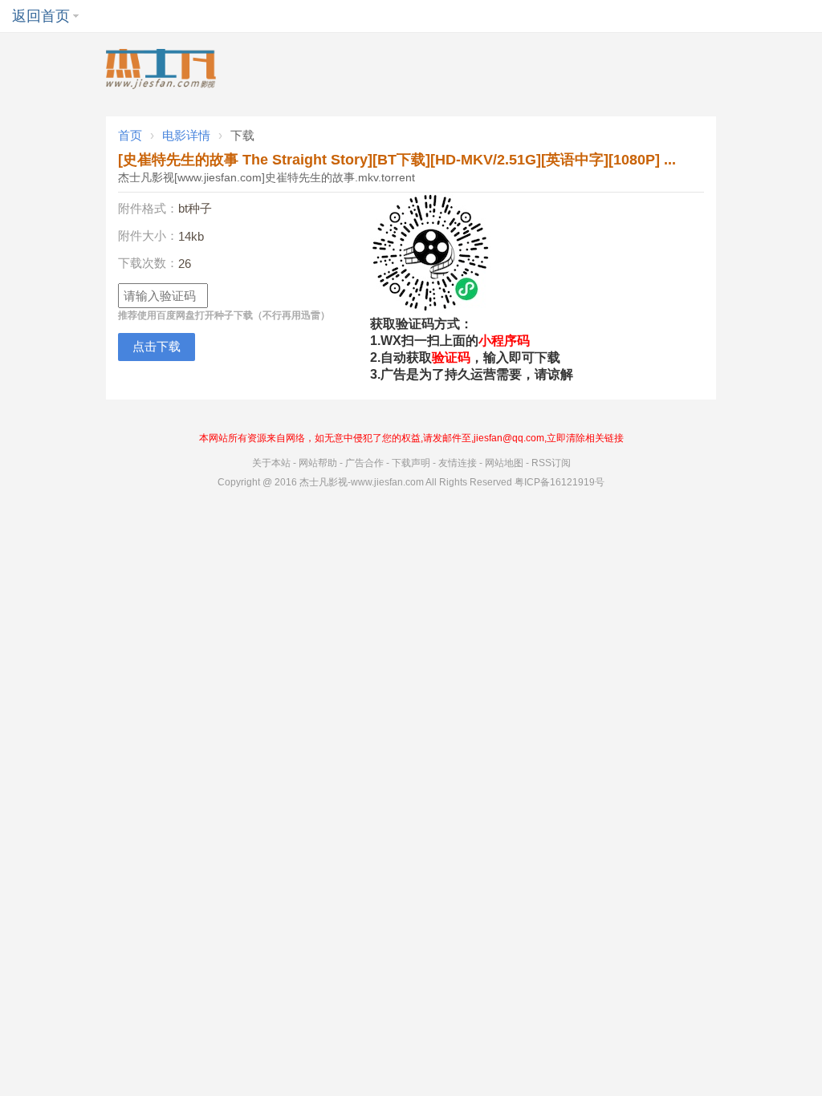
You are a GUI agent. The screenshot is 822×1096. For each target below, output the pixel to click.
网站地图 (504, 463)
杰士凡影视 (323, 482)
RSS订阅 (551, 463)
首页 (130, 135)
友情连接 (457, 463)
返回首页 (41, 16)
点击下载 (156, 346)
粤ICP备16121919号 (559, 482)
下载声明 (411, 463)
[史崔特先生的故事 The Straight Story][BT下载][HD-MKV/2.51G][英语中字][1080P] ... (397, 160)
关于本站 (271, 463)
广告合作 (364, 463)
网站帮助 (318, 463)
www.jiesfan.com (387, 482)
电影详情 (186, 135)
